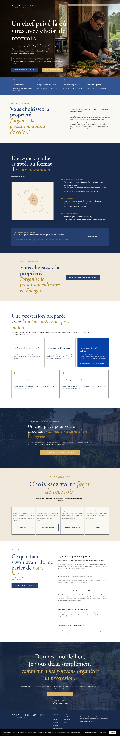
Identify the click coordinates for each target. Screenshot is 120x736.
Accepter (112, 732)
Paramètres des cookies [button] (91, 732)
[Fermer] (118, 732)
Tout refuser (103, 732)
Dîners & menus (56, 717)
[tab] (83, 598)
